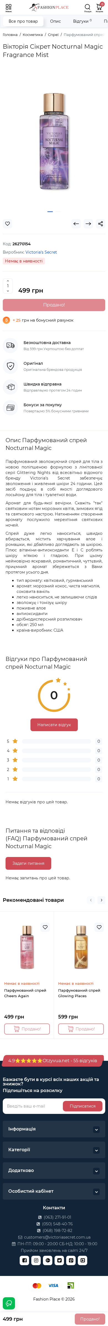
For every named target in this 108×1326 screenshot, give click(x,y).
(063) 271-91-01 (57, 1217)
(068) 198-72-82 (57, 1230)
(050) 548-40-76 (57, 1223)
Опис (55, 21)
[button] (91, 900)
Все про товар (23, 21)
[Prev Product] (76, 223)
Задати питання (28, 863)
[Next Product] (88, 223)
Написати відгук (54, 724)
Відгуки (82, 21)
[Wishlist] (7, 223)
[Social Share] (100, 223)
